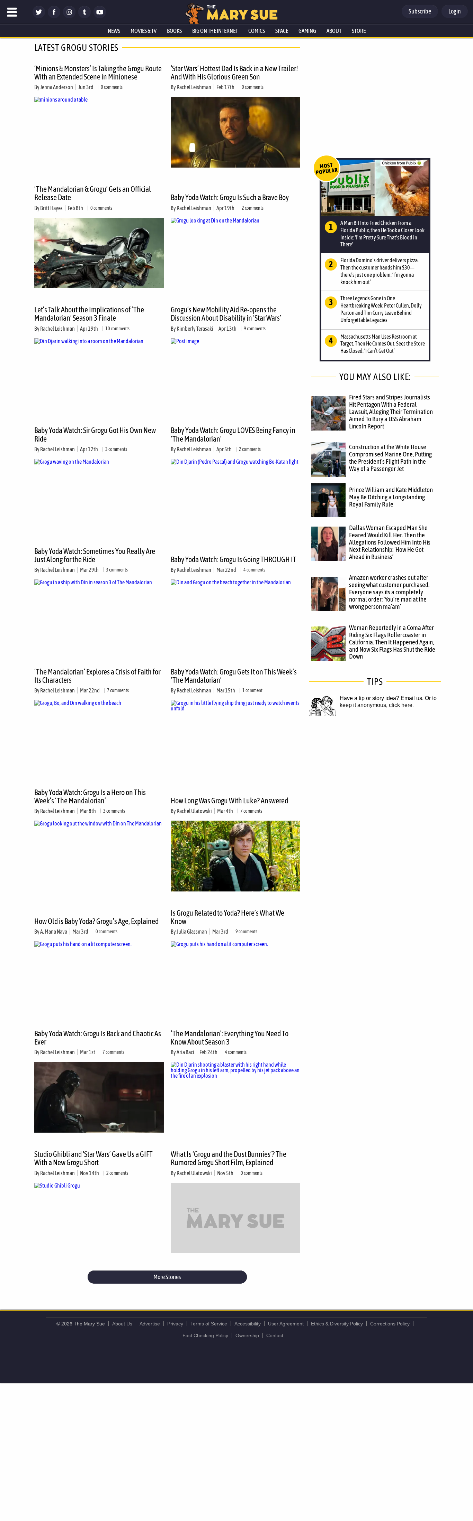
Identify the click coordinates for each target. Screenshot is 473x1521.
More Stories (167, 1277)
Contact (274, 1335)
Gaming (307, 30)
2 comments (253, 208)
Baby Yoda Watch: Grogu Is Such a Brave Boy (230, 197)
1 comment (252, 690)
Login (454, 11)
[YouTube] (99, 16)
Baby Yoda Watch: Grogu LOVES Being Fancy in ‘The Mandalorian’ (233, 434)
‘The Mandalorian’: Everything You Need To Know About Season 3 (229, 1037)
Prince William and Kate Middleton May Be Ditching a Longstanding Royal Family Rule (391, 497)
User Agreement (286, 1323)
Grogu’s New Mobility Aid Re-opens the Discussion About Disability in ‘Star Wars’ (226, 313)
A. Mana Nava (53, 931)
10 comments (117, 328)
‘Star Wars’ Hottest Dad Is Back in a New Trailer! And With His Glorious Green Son (234, 72)
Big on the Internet (215, 30)
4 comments (254, 569)
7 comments (118, 690)
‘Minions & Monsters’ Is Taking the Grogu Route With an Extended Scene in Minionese (98, 72)
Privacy (175, 1323)
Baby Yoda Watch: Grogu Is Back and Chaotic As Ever (97, 1037)
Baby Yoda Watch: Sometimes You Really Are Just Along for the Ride (94, 555)
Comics (256, 30)
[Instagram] (69, 16)
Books (174, 30)
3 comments (116, 449)
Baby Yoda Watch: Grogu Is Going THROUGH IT (233, 559)
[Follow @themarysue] (39, 16)
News (114, 30)
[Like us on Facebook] (54, 16)
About (334, 30)
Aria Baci (185, 1052)
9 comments (255, 328)
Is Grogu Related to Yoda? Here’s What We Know (227, 917)
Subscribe (420, 11)
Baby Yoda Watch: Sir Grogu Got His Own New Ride (95, 434)
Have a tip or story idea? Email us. (381, 698)
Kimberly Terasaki (195, 328)
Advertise (150, 1323)
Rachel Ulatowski (194, 811)
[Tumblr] (84, 16)
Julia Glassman (192, 931)
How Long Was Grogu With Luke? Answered (229, 800)
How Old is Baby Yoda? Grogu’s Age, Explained (96, 921)
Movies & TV (144, 30)
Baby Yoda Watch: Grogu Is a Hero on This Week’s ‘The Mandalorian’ (90, 796)
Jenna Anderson (56, 87)
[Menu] (12, 12)
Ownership (247, 1335)
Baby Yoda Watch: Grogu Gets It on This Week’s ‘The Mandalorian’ (234, 675)
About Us (122, 1323)
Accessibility (247, 1323)
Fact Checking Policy (205, 1335)
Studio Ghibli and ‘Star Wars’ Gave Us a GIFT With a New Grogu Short (93, 1158)
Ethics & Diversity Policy (337, 1323)
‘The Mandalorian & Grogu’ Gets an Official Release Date (92, 193)
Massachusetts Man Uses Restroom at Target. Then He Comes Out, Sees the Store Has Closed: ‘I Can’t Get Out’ (382, 343)
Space (281, 30)
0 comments (112, 87)
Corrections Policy (390, 1323)
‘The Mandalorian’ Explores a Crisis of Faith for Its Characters (97, 675)
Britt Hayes (51, 208)
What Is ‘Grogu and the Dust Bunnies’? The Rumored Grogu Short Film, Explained (228, 1158)
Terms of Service (208, 1323)
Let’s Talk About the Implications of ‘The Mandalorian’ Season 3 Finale (89, 313)
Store (359, 30)
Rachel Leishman (194, 87)
